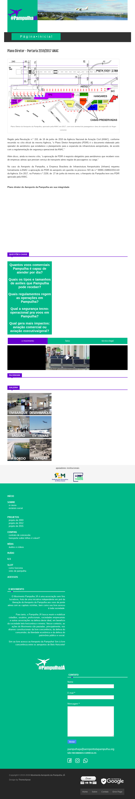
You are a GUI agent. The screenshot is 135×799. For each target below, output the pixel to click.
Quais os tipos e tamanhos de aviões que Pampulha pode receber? (30, 283)
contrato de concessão (18, 535)
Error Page (117, 792)
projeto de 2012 (15, 523)
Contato (104, 792)
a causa (11, 505)
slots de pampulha (16, 571)
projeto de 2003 (15, 520)
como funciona (15, 568)
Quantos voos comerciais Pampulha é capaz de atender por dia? (30, 268)
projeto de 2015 (15, 526)
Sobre (94, 792)
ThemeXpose (25, 780)
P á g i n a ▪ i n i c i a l (36, 36)
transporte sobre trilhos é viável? (23, 538)
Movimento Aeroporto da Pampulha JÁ (48, 775)
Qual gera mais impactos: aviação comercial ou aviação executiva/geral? (29, 327)
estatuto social (15, 508)
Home (85, 792)
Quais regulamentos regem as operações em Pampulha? (29, 297)
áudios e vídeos (15, 547)
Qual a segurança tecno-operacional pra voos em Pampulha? (29, 312)
